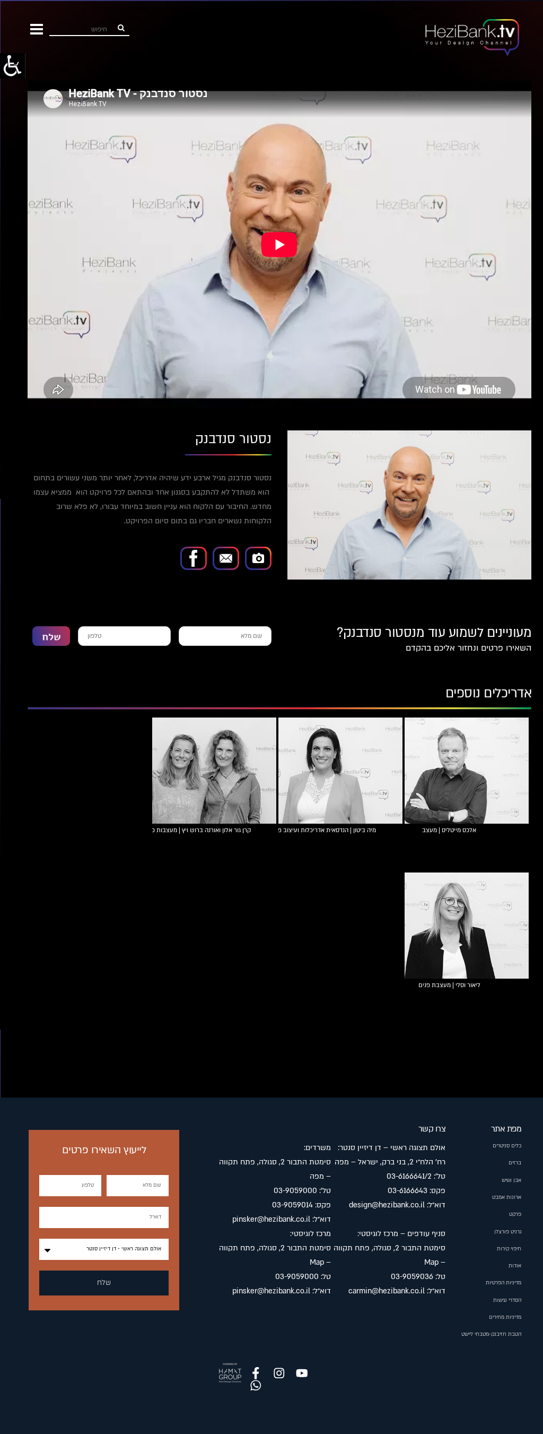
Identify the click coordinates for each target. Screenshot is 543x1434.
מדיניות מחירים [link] (505, 1317)
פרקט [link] (515, 1214)
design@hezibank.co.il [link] (387, 1205)
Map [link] (431, 1262)
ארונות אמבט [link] (506, 1197)
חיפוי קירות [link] (509, 1248)
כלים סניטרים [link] (507, 1146)
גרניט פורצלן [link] (507, 1232)
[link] (12, 66)
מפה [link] (342, 1162)
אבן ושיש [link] (511, 1180)
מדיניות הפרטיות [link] (503, 1282)
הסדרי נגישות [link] (507, 1300)
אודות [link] (515, 1265)
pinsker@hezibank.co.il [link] (271, 1219)
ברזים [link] (515, 1163)
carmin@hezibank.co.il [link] (386, 1291)
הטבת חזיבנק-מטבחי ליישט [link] (491, 1334)
